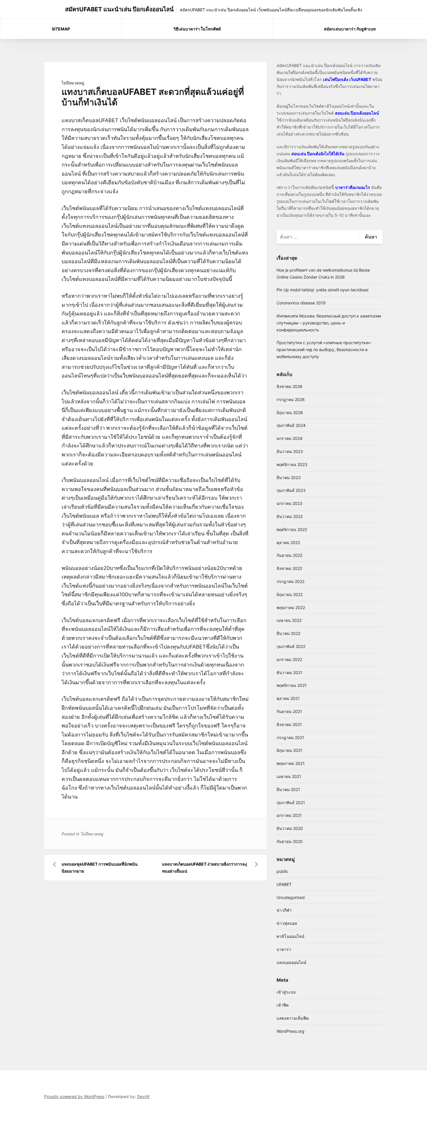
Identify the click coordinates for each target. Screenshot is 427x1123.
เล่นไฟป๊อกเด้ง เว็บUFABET (347, 79)
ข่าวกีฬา (284, 910)
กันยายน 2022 (289, 555)
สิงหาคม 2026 (289, 386)
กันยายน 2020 (290, 841)
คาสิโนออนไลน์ (290, 936)
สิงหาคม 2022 (289, 568)
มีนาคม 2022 (288, 633)
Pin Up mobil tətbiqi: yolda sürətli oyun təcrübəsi (322, 289)
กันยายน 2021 (289, 711)
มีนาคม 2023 (289, 477)
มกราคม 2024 (289, 438)
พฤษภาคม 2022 (291, 607)
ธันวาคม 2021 (289, 672)
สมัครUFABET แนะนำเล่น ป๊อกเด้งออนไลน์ (119, 9)
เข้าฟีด (283, 1005)
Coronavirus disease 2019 (301, 302)
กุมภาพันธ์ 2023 (291, 490)
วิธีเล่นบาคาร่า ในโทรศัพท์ (197, 28)
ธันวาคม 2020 (290, 828)
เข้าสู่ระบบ (286, 992)
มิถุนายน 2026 (290, 412)
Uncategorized (291, 897)
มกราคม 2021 (289, 815)
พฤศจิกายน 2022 (292, 529)
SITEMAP (61, 28)
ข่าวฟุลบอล (287, 923)
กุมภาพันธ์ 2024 (291, 425)
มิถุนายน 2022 (290, 594)
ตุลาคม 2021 (288, 698)
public (282, 871)
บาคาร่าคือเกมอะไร (352, 187)
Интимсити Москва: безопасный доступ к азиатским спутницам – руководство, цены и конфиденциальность (329, 322)
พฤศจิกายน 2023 (292, 464)
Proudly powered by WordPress (74, 1096)
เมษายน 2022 (289, 620)
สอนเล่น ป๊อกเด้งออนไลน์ (357, 113)
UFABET (284, 884)
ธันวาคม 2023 (290, 451)
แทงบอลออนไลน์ (291, 962)
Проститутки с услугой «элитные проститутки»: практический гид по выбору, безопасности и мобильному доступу (324, 349)
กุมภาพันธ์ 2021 (291, 802)
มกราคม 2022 (289, 659)
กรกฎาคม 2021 (290, 737)
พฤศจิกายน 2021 (292, 685)
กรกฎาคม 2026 (291, 399)
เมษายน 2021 (289, 776)
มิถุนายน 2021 (289, 750)
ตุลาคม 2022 (288, 542)
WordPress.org (290, 1031)
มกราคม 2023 (289, 503)
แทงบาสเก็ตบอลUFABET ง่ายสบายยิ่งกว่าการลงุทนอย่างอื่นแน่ (204, 867)
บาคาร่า (284, 949)
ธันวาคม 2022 (290, 516)
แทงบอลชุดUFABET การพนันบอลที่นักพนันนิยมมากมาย (100, 867)
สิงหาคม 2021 (289, 724)
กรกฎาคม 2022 (290, 581)
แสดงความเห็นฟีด (293, 1018)
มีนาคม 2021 (288, 789)
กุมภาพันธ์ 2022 (291, 646)
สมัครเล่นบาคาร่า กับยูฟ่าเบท (350, 28)
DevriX (143, 1096)
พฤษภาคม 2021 (291, 763)
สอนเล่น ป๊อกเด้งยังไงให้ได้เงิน (318, 153)
